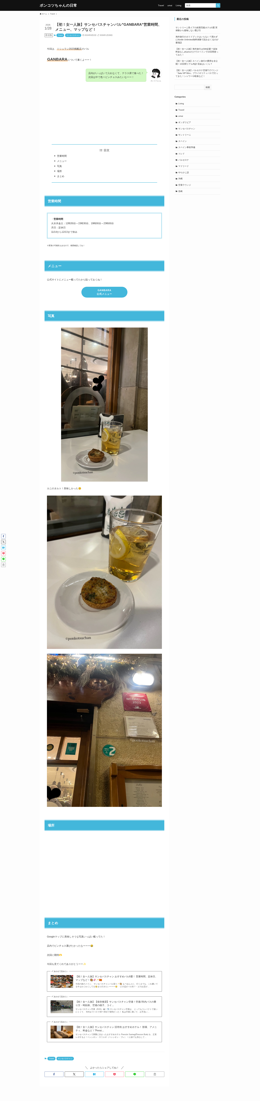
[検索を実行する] (218, 5)
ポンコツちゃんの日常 (58, 5)
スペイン (182, 141)
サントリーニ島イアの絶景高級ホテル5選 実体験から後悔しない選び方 (196, 29)
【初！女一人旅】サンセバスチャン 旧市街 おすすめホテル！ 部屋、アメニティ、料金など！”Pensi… (116, 1029)
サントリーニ (184, 135)
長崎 (180, 191)
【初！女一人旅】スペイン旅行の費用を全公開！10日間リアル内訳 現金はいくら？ (197, 62)
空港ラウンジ (184, 185)
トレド (181, 153)
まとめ (60, 176)
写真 (59, 166)
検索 (208, 87)
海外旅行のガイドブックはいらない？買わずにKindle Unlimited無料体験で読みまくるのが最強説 (197, 40)
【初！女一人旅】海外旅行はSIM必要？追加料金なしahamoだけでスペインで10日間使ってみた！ (197, 52)
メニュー (62, 161)
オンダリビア (184, 122)
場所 (59, 171)
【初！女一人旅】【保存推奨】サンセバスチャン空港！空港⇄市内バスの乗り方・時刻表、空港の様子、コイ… (116, 1003)
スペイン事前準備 (186, 147)
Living (181, 103)
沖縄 (180, 178)
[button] (54, 1074)
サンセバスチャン (73, 35)
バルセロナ (183, 160)
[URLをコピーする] (154, 1074)
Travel (60, 35)
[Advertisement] (104, 114)
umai (180, 116)
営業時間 (62, 156)
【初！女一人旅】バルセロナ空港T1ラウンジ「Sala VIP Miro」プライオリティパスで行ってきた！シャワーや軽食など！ (197, 73)
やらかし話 (183, 172)
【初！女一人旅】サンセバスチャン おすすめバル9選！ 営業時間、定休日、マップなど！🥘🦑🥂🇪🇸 (117, 978)
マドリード (183, 166)
